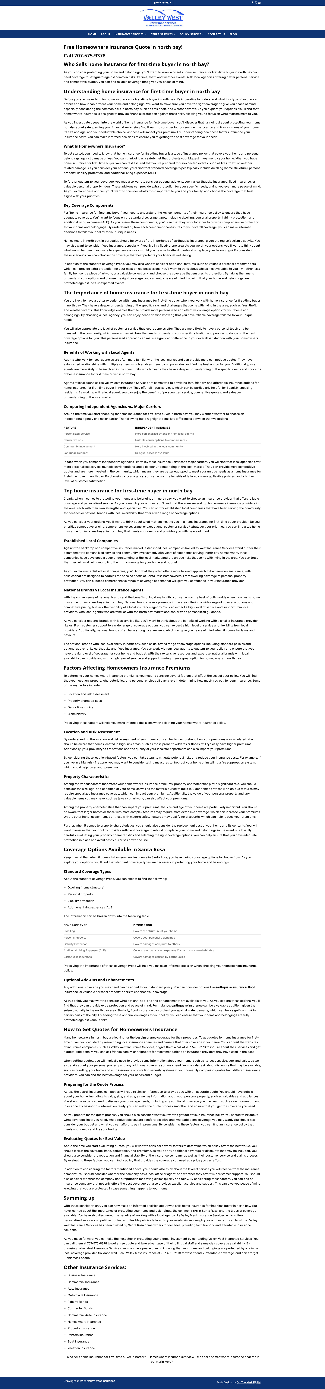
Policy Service (190, 34)
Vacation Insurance (81, 1348)
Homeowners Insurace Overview (171, 1357)
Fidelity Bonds (78, 1302)
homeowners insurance (106, 675)
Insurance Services (129, 34)
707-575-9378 (90, 55)
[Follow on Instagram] (256, 3)
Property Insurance (81, 1328)
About (105, 34)
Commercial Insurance (83, 1282)
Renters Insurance (80, 1335)
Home (92, 34)
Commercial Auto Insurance (87, 1315)
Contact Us (216, 34)
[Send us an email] (259, 3)
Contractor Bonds (80, 1308)
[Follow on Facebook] (252, 3)
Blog (233, 34)
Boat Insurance (78, 1341)
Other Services (161, 34)
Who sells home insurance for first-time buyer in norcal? (106, 1357)
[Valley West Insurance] (162, 18)
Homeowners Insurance (101, 146)
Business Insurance (81, 1275)
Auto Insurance (78, 1288)
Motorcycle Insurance (83, 1295)
